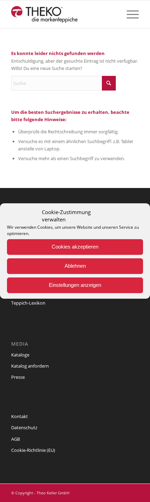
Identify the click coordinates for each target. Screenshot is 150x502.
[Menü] (129, 14)
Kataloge (20, 355)
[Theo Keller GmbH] (62, 14)
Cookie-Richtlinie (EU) (33, 450)
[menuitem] (129, 14)
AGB (15, 439)
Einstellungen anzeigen (75, 285)
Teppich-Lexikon (28, 303)
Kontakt (19, 416)
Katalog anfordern (30, 366)
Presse (18, 377)
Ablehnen (75, 266)
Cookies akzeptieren (75, 247)
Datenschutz (24, 427)
